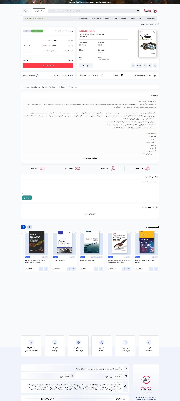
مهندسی (132, 18)
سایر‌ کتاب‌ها (84, 18)
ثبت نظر (26, 197)
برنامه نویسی (151, 18)
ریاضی (141, 18)
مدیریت (123, 18)
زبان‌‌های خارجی (96, 18)
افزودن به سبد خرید (48, 65)
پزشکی (115, 18)
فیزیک (107, 18)
